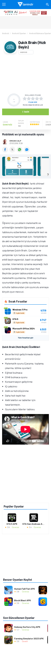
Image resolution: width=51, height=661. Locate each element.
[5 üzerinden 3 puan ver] (33, 99)
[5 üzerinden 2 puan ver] (29, 99)
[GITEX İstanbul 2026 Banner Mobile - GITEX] (25, 12)
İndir (25, 111)
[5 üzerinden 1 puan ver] (25, 99)
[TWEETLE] (13, 151)
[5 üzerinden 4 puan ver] (37, 99)
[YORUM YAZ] (27, 151)
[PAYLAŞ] (5, 151)
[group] (25, 167)
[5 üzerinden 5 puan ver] (41, 99)
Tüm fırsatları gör (25, 338)
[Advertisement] (25, 74)
